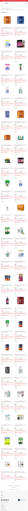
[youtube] (8, 497)
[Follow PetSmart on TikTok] (6, 497)
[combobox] (14, 5)
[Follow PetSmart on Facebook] (1, 497)
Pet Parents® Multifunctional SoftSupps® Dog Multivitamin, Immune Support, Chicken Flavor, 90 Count (19, 472)
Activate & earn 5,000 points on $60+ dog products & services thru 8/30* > (14, 0)
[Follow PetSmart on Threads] (4, 497)
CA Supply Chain (2, 505)
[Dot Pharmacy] (23, 497)
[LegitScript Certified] (18, 498)
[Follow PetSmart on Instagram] (3, 497)
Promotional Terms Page (16, 489)
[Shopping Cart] (26, 3)
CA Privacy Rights (3, 506)
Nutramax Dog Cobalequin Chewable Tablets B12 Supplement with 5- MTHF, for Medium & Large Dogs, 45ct (20, 192)
